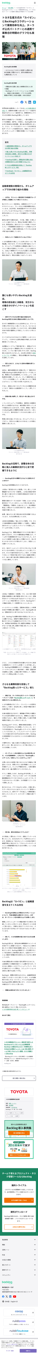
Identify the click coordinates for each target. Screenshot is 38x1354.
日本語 (7, 1301)
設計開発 (11, 1105)
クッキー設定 (10, 1351)
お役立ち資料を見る (19, 1227)
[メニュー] (35, 3)
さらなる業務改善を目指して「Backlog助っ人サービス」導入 (18, 166)
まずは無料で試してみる (16, 1200)
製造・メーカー (12, 1103)
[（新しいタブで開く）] (22, 102)
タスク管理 (9, 1113)
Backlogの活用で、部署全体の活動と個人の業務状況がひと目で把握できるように (19, 160)
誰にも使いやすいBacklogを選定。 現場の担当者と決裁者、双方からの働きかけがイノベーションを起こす (18, 154)
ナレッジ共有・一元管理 (12, 1116)
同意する (28, 1351)
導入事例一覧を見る (19, 1078)
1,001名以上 (14, 1107)
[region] (19, 1346)
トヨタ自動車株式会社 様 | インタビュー (15, 1009)
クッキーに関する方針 (12, 1344)
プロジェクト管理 (18, 1113)
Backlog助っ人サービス (22, 698)
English (13, 1301)
